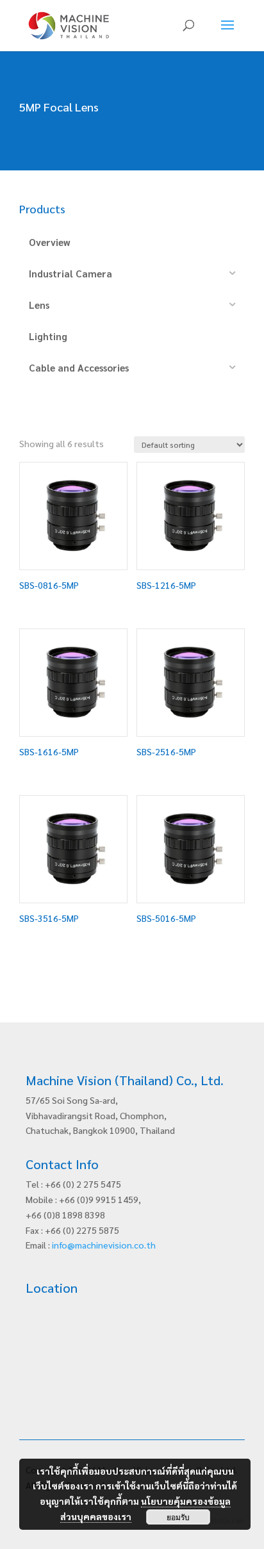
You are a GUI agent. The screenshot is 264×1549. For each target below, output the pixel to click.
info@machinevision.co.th (104, 1244)
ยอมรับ (178, 1517)
